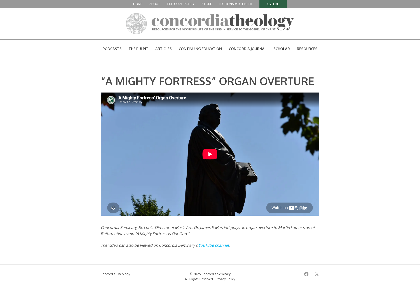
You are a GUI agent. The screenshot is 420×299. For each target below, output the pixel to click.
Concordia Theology (115, 274)
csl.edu (273, 4)
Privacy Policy (225, 279)
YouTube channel (213, 245)
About (154, 4)
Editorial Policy (180, 4)
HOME (137, 4)
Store (206, 4)
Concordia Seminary (216, 274)
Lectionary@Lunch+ (235, 4)
